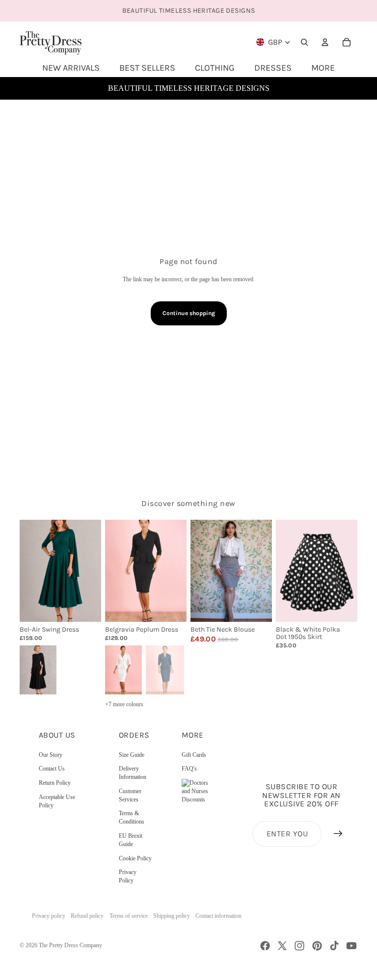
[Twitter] (282, 946)
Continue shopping (188, 313)
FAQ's (189, 768)
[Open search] (304, 42)
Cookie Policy (135, 858)
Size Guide (131, 754)
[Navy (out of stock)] (165, 668)
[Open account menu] (325, 42)
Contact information (218, 915)
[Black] (37, 668)
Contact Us (52, 768)
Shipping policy (171, 915)
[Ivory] (122, 668)
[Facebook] (265, 946)
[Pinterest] (317, 946)
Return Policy (55, 782)
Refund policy (87, 915)
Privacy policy (48, 915)
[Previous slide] (27, 571)
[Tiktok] (334, 946)
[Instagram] (299, 946)
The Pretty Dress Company (70, 945)
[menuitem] (323, 67)
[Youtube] (351, 946)
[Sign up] (338, 834)
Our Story (50, 754)
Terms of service (128, 915)
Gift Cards (194, 754)
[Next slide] (93, 571)
